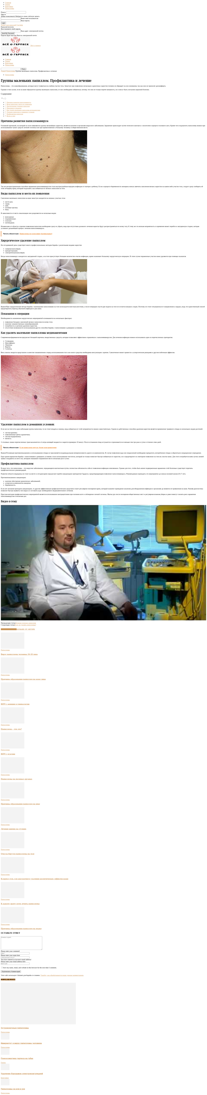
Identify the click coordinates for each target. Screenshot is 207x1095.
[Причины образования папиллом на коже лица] (12, 673)
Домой (3, 71)
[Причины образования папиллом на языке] (12, 922)
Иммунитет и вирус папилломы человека (21, 1043)
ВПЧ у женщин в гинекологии (15, 704)
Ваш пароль (25, 21)
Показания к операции (14, 108)
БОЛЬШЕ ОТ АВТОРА (25, 629)
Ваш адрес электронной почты (32, 31)
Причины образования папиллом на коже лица (23, 679)
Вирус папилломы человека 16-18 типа (19, 654)
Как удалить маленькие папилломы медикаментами (23, 110)
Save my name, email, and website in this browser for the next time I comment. (30, 968)
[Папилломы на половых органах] (12, 773)
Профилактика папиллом (15, 114)
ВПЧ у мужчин (8, 754)
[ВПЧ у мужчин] (12, 748)
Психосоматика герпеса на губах (17, 1058)
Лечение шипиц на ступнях (13, 829)
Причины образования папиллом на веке (20, 804)
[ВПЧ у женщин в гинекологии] (12, 698)
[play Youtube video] (103, 562)
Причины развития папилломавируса (19, 102)
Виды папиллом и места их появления (19, 104)
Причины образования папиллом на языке (21, 928)
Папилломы (9, 8)
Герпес (7, 4)
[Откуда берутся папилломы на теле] (12, 848)
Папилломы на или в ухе (13, 1089)
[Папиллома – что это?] (12, 723)
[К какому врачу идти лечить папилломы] (12, 897)
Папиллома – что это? (11, 729)
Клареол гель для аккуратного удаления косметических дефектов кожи (34, 879)
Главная (8, 3)
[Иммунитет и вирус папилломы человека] (5, 1039)
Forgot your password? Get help (12, 25)
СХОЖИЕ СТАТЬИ (8, 629)
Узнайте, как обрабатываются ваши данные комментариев (61, 975)
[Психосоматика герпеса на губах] (5, 1054)
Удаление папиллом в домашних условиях (20, 112)
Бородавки (9, 6)
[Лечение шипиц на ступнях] (12, 823)
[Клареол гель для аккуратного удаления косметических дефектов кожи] (12, 873)
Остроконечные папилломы (15, 1028)
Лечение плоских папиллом (25, 623)
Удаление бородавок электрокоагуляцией (22, 1073)
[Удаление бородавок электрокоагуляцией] (5, 1069)
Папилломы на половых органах (16, 779)
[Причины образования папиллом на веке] (12, 798)
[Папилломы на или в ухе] (5, 1085)
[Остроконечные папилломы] (38, 1024)
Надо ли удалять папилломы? (25, 625)
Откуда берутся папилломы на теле (17, 854)
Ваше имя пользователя (29, 18)
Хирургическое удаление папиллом (18, 106)
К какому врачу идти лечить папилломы (20, 904)
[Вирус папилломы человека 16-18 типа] (12, 648)
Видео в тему (11, 116)
